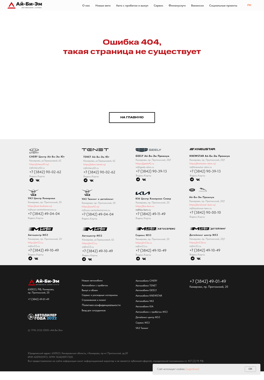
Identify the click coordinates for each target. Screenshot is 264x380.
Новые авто (103, 5)
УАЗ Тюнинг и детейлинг (98, 198)
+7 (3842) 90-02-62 (99, 172)
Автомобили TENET (146, 285)
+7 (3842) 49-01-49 (38, 299)
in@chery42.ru (91, 168)
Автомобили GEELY (146, 290)
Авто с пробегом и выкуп (132, 5)
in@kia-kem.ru (143, 209)
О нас (86, 5)
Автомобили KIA (144, 306)
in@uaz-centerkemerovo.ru (96, 210)
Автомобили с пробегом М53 (152, 311)
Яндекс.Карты (197, 254)
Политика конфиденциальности (101, 305)
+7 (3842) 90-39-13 (205, 171)
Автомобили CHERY (146, 280)
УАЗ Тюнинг (142, 328)
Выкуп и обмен (90, 290)
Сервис (158, 5)
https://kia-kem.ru (145, 206)
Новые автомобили (92, 280)
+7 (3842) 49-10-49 (204, 250)
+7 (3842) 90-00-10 (205, 212)
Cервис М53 (143, 322)
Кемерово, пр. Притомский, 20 (98, 202)
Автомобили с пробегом (95, 285)
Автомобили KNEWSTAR (149, 295)
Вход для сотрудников (94, 310)
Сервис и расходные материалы (100, 295)
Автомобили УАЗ (145, 301)
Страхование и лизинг (94, 299)
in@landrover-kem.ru (200, 208)
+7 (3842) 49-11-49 (151, 214)
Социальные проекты (223, 5)
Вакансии (197, 5)
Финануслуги (177, 5)
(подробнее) (192, 369)
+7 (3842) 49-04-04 (98, 214)
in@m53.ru (195, 246)
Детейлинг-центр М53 (148, 317)
